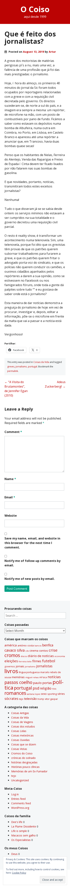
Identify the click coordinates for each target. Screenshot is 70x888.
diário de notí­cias (41, 656)
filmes (36, 661)
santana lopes (33, 694)
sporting (52, 694)
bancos (38, 645)
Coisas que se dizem (23, 744)
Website (10, 516)
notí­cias (54, 676)
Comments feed (21, 803)
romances (15, 693)
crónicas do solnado (23, 758)
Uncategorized (20, 780)
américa (10, 645)
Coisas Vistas (19, 749)
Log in (15, 794)
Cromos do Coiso (21, 753)
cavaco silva (14, 650)
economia (60, 656)
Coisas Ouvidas (20, 740)
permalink (12, 371)
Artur (52, 51)
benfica (47, 645)
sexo (44, 694)
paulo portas (42, 683)
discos (24, 656)
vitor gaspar (51, 699)
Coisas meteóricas (22, 735)
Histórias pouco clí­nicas (25, 767)
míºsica (43, 677)
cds (27, 650)
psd (36, 688)
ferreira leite (25, 661)
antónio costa (26, 645)
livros (11, 671)
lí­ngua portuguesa (29, 672)
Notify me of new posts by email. (29, 579)
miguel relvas (32, 677)
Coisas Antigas (20, 713)
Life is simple (19, 831)
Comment (13, 432)
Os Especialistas (21, 840)
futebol (48, 660)
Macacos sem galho (23, 835)
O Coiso (35, 9)
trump (41, 698)
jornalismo (21, 366)
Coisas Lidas (18, 731)
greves (10, 366)
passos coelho (18, 682)
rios (54, 688)
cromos (12, 655)
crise (53, 650)
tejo (21, 699)
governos (9, 666)
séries (61, 694)
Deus (14, 854)
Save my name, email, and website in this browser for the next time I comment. (32, 542)
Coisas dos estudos (23, 726)
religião (45, 688)
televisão (30, 699)
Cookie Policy (19, 872)
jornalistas (44, 666)
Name (10, 479)
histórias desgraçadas (24, 762)
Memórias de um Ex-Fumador (29, 771)
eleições (11, 661)
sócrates (11, 698)
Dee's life (16, 822)
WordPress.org (20, 808)
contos (43, 650)
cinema (33, 650)
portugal (32, 366)
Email (9, 497)
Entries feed (18, 799)
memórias (18, 677)
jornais (20, 666)
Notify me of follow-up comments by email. (32, 563)
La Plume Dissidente (23, 826)
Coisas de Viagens (22, 722)
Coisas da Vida (41, 362)
